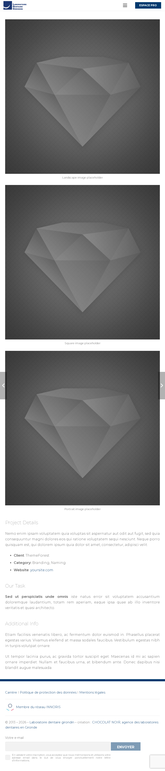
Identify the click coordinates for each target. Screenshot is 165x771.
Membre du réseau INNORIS (38, 707)
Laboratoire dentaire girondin (51, 722)
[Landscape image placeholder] (82, 101)
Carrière (11, 692)
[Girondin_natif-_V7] (14, 5)
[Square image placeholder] (82, 267)
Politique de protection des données (48, 692)
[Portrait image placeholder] (82, 433)
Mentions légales (92, 692)
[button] (125, 5)
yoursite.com (41, 570)
